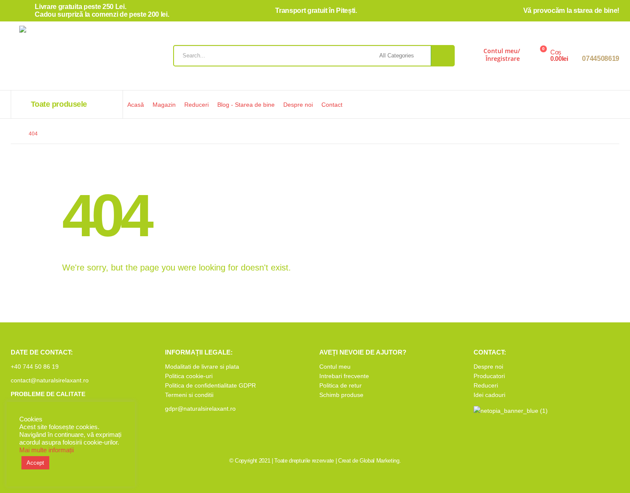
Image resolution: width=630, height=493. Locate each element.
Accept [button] (35, 463)
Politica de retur (340, 385)
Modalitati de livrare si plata (202, 366)
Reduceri (196, 104)
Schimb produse (341, 394)
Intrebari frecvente (344, 376)
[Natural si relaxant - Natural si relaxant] (68, 58)
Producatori (489, 376)
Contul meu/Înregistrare (501, 55)
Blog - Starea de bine (246, 104)
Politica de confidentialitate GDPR (210, 385)
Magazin (164, 104)
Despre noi (298, 104)
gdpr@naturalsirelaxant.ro (200, 408)
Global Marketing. (380, 460)
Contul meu (335, 366)
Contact (331, 104)
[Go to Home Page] (14, 133)
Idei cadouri (489, 394)
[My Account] (470, 58)
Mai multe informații (46, 450)
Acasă (135, 104)
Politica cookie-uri (189, 376)
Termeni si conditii (189, 394)
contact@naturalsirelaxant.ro (50, 380)
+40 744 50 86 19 (35, 366)
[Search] (442, 56)
